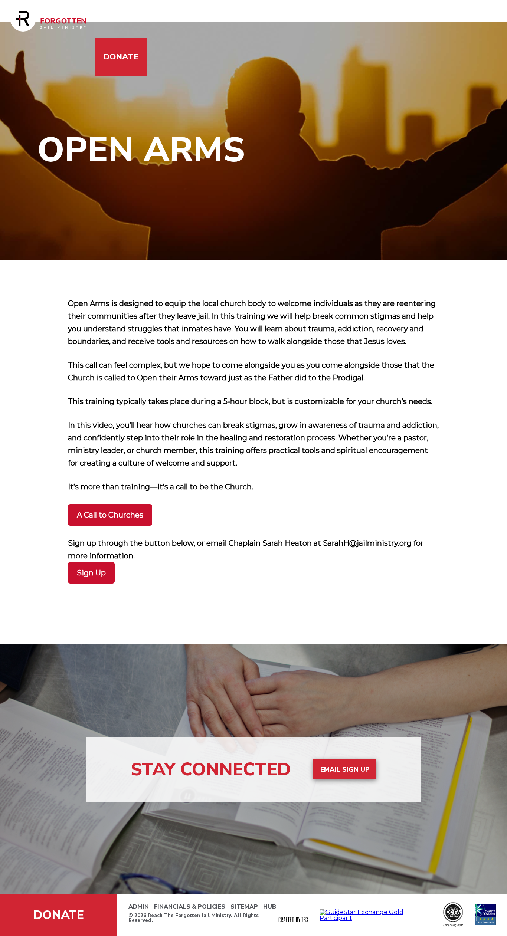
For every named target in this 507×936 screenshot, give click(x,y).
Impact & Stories (298, 18)
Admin (138, 907)
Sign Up (91, 572)
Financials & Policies (189, 907)
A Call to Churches (110, 514)
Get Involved (210, 18)
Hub (269, 907)
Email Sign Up (345, 769)
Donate (121, 56)
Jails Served (132, 18)
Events (372, 18)
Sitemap (244, 907)
